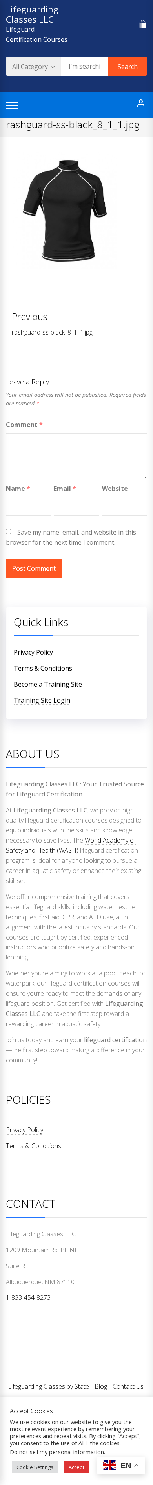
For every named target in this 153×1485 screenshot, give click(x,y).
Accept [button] (76, 1467)
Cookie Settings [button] (34, 1467)
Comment (24, 424)
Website (115, 488)
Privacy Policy (33, 652)
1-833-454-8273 (28, 1297)
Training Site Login (42, 700)
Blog (101, 1386)
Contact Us (128, 1386)
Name (18, 488)
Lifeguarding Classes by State (48, 1386)
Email (65, 488)
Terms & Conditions (43, 668)
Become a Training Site (48, 684)
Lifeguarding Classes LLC (32, 14)
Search (128, 66)
